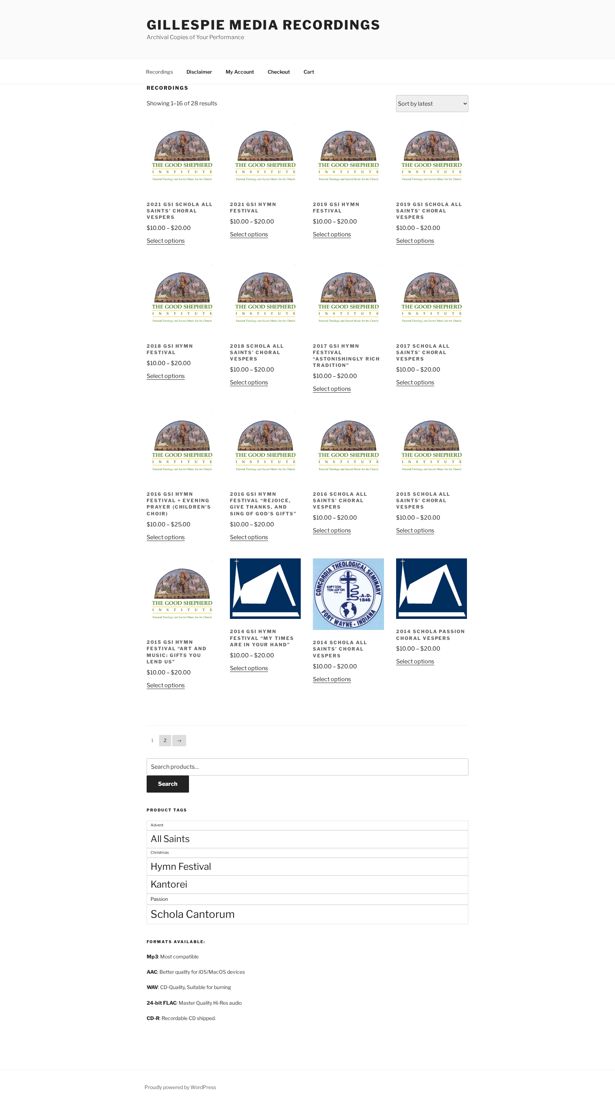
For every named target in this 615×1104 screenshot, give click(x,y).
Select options (166, 240)
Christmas (160, 852)
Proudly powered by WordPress (180, 1087)
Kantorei (169, 884)
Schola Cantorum (193, 914)
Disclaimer (199, 72)
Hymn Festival (181, 866)
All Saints (170, 838)
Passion (159, 899)
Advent (157, 825)
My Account (240, 72)
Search (168, 783)
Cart (309, 72)
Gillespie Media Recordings (264, 25)
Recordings (159, 72)
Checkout (279, 72)
